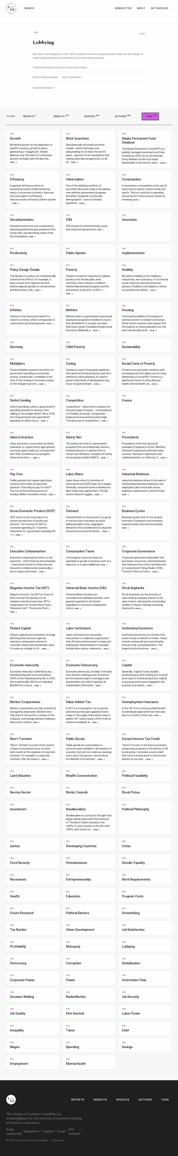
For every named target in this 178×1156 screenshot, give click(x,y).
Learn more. (31, 1122)
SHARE (142, 34)
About (141, 8)
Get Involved (159, 8)
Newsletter (123, 8)
